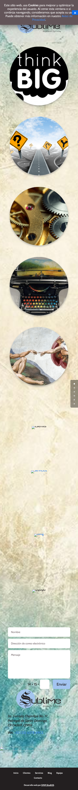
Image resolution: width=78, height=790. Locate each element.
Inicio (15, 773)
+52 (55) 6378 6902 (28, 733)
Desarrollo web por (39, 785)
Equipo (59, 773)
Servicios (39, 773)
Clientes (26, 773)
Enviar (61, 684)
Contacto (38, 778)
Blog (50, 773)
